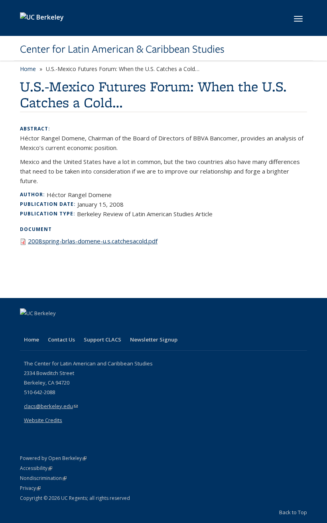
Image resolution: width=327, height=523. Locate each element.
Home (28, 69)
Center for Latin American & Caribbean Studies (122, 49)
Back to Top (293, 512)
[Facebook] (27, 326)
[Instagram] (74, 326)
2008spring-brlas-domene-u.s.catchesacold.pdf (93, 241)
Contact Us (61, 339)
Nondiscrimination (43, 478)
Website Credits (43, 420)
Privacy (30, 488)
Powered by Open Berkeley (53, 458)
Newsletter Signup (153, 339)
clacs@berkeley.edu (51, 406)
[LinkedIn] (42, 326)
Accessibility (36, 468)
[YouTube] (58, 326)
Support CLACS (102, 339)
